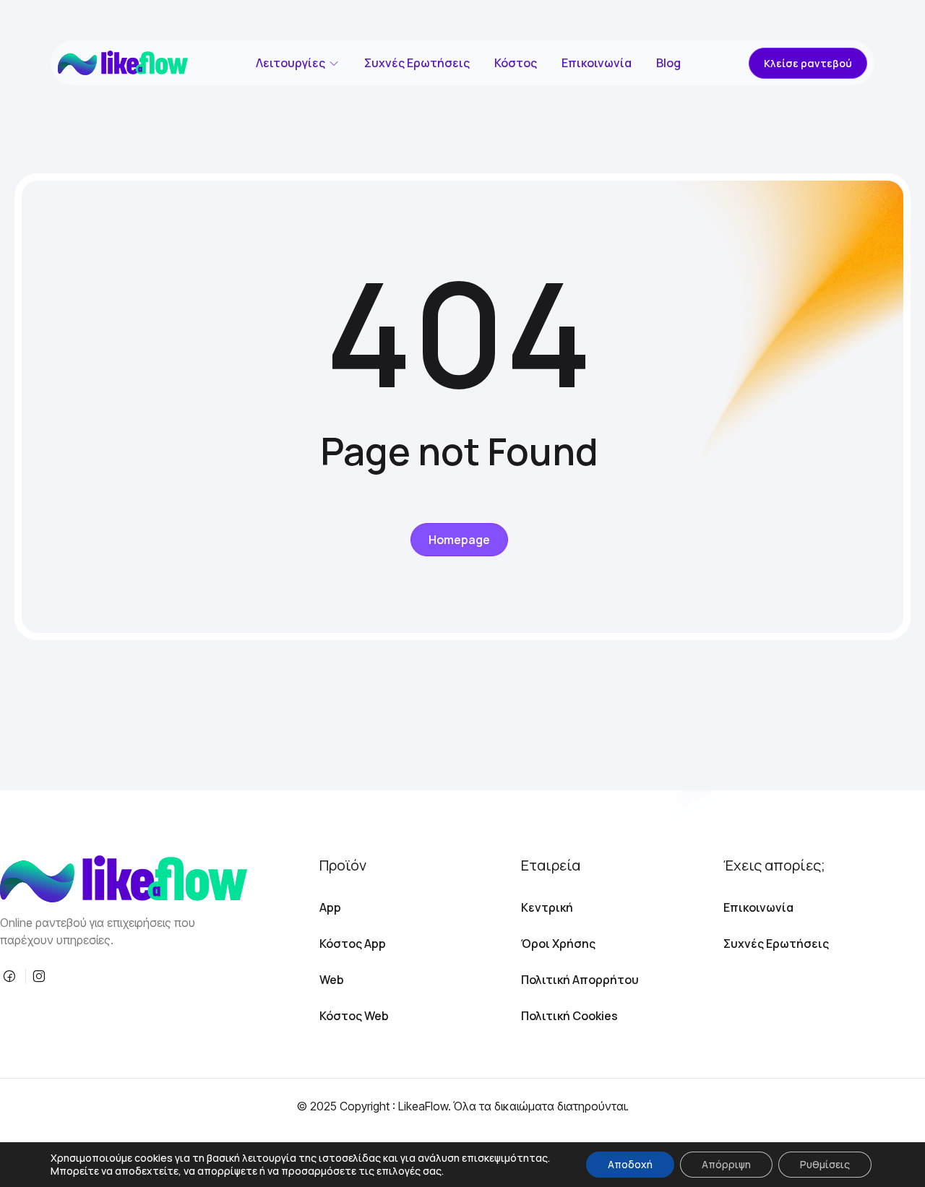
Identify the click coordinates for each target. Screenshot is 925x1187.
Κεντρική (547, 907)
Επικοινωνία (597, 63)
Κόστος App (352, 943)
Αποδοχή (630, 1164)
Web (331, 980)
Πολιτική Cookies (569, 1016)
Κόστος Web (354, 1016)
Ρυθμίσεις (825, 1164)
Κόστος (515, 63)
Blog (668, 63)
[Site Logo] (123, 63)
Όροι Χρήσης (558, 943)
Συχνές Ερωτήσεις (417, 63)
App (330, 907)
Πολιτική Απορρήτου (580, 980)
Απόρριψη (726, 1164)
